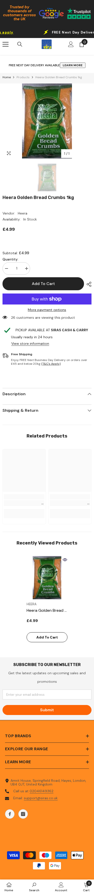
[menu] (6, 44)
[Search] (20, 44)
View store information (30, 344)
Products (23, 77)
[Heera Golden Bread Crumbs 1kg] (47, 577)
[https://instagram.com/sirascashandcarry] (23, 814)
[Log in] (71, 44)
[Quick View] (65, 560)
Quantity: (10, 259)
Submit (47, 709)
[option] (47, 121)
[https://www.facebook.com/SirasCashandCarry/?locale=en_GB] (10, 814)
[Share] (87, 284)
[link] (24, 503)
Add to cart (43, 283)
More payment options (47, 310)
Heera (22, 213)
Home (7, 77)
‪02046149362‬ (41, 791)
